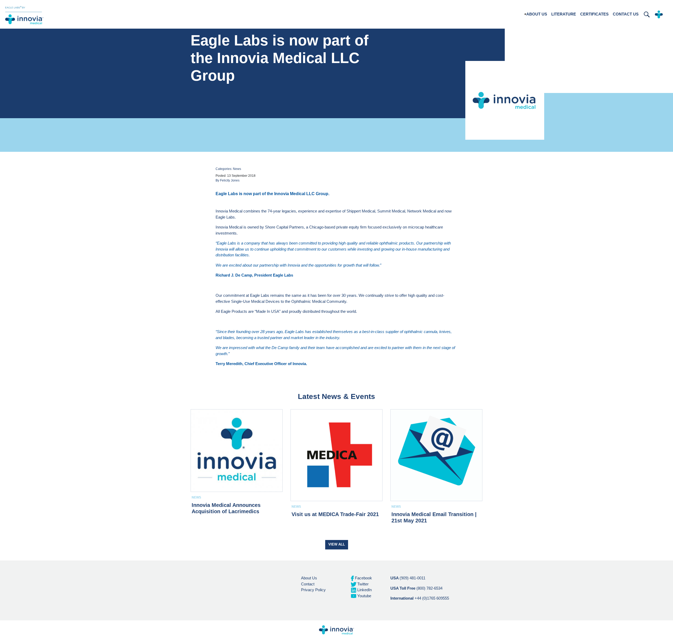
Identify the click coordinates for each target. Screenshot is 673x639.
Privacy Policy (313, 590)
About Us (536, 14)
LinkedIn (364, 590)
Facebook (363, 578)
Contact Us (626, 14)
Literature (563, 14)
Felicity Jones (229, 180)
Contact (307, 584)
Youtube (363, 596)
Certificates (594, 14)
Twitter (362, 584)
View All (336, 544)
